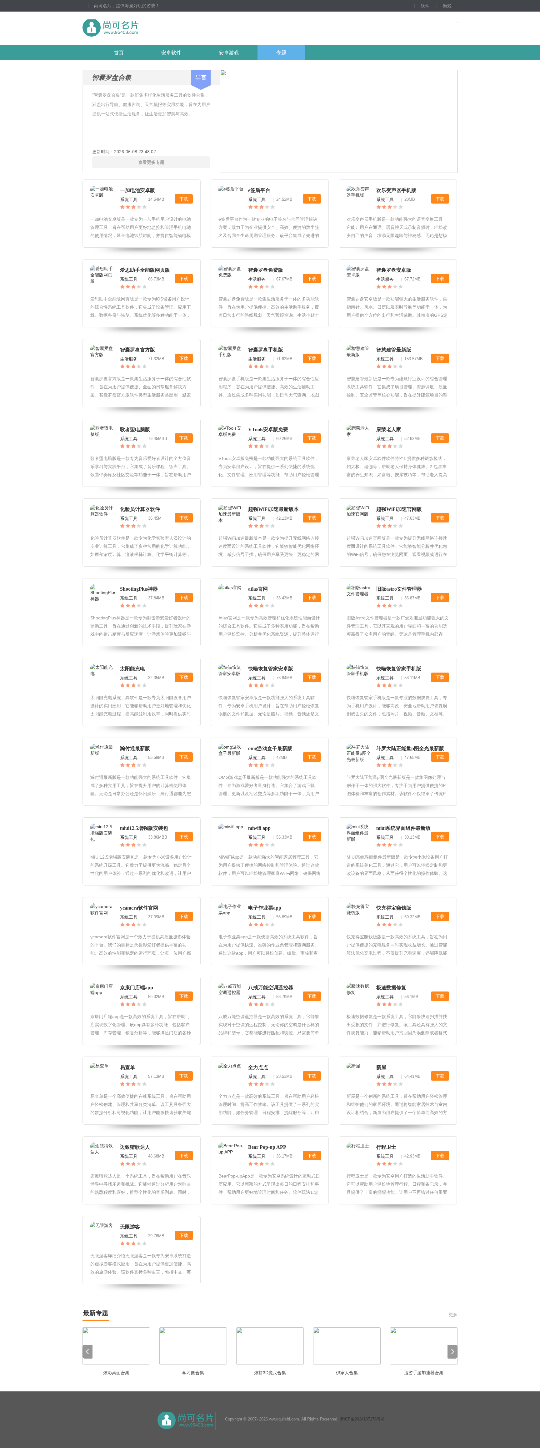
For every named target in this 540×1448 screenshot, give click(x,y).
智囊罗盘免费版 (265, 270)
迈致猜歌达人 (135, 1147)
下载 (183, 198)
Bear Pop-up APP (267, 1147)
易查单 (127, 1067)
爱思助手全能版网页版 (145, 270)
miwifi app (259, 828)
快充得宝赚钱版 (393, 908)
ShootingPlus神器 (139, 589)
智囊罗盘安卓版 (393, 270)
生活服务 (257, 279)
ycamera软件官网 (139, 908)
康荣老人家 (388, 429)
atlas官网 (258, 589)
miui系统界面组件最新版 (403, 828)
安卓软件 (171, 52)
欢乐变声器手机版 (396, 190)
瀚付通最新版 (135, 748)
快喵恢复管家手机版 (398, 668)
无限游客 (130, 1226)
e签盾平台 (259, 190)
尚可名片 (144, 28)
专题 (281, 52)
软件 (425, 6)
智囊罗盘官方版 (137, 349)
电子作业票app (264, 908)
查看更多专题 (151, 162)
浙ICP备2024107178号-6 (362, 1419)
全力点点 (258, 1067)
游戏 (447, 6)
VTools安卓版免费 (268, 429)
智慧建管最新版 (393, 349)
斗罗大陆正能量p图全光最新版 (410, 748)
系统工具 (129, 199)
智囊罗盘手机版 (265, 349)
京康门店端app (136, 987)
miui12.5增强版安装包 (144, 828)
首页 (119, 52)
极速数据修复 (391, 987)
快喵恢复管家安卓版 (270, 668)
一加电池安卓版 (137, 190)
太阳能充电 (132, 668)
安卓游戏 (229, 52)
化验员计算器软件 (140, 509)
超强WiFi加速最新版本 (273, 509)
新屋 (381, 1067)
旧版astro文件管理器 (399, 589)
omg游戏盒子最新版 (270, 748)
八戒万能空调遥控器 (270, 987)
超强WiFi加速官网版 (399, 509)
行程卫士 (386, 1147)
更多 (453, 1314)
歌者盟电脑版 (135, 429)
